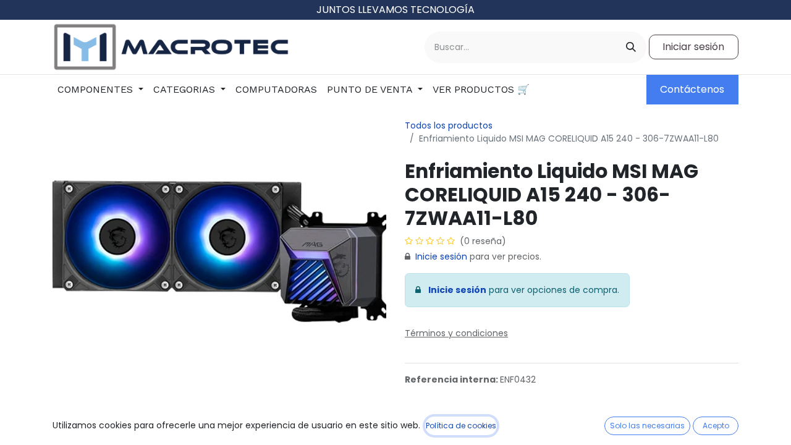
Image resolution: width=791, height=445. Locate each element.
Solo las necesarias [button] (647, 425)
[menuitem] (100, 89)
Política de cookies (461, 425)
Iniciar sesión (693, 47)
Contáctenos (692, 89)
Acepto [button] (716, 425)
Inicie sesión (441, 256)
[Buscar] (630, 47)
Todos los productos (449, 125)
